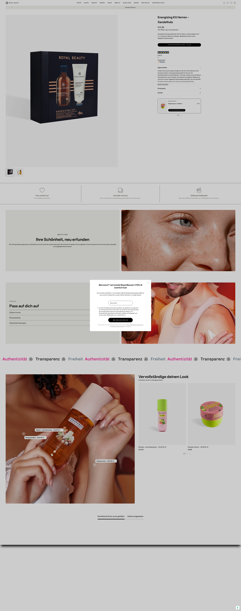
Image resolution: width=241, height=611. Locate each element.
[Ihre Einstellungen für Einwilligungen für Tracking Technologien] (237, 607)
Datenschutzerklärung (112, 308)
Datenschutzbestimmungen (118, 326)
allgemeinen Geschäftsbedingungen (135, 324)
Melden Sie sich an (120, 320)
